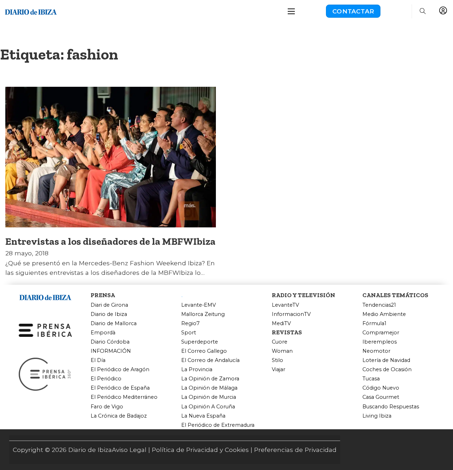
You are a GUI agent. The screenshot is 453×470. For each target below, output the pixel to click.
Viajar (278, 369)
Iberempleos (379, 342)
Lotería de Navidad (386, 360)
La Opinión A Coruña (208, 406)
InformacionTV (291, 314)
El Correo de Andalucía (210, 360)
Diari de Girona (109, 305)
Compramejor (380, 332)
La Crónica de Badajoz (119, 416)
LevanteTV (285, 305)
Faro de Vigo (107, 406)
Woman (282, 351)
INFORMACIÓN (111, 351)
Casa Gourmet (380, 397)
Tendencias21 (379, 305)
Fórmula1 (374, 323)
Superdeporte (199, 342)
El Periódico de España (120, 388)
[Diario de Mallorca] (45, 296)
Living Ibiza (376, 416)
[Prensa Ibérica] (45, 329)
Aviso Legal (129, 449)
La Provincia (196, 369)
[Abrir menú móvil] (291, 11)
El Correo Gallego (204, 351)
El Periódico (106, 378)
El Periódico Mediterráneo (124, 397)
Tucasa (371, 378)
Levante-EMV (198, 305)
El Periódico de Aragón (120, 369)
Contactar (353, 11)
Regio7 (190, 323)
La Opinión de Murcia (208, 397)
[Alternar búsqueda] (422, 11)
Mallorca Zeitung (203, 314)
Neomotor (376, 351)
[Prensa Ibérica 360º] (45, 373)
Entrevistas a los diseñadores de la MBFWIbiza (110, 241)
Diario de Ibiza (109, 314)
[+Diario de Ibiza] (30, 10)
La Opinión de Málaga (209, 388)
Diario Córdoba (110, 342)
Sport (188, 332)
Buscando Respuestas (390, 406)
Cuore (279, 342)
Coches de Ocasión (387, 369)
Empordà (103, 332)
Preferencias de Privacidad (295, 449)
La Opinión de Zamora (210, 378)
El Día (98, 360)
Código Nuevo (380, 388)
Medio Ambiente (384, 314)
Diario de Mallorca (114, 323)
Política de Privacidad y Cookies (200, 449)
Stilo (277, 360)
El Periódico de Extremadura (217, 425)
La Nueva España (203, 416)
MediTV (281, 323)
